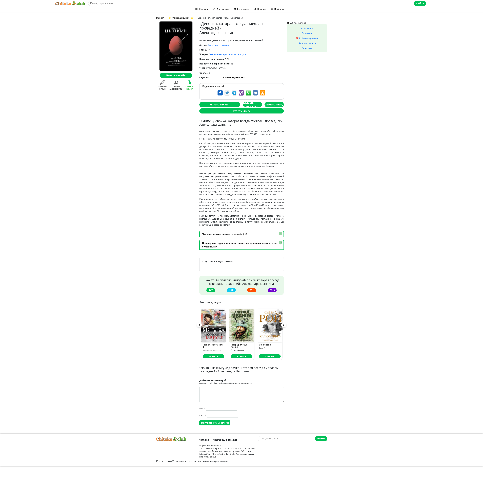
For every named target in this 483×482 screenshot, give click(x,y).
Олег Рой (234, 348)
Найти (420, 3)
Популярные (222, 9)
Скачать (213, 356)
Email (202, 415)
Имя (202, 408)
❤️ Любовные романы (307, 38)
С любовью (237, 345)
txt (211, 290)
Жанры (202, 9)
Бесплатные (243, 9)
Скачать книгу (274, 104)
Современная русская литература (227, 54)
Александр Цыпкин (218, 45)
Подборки (279, 9)
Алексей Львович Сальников (270, 350)
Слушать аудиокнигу (250, 104)
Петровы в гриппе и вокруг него (269, 346)
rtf (252, 290)
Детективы (307, 48)
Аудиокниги (307, 28)
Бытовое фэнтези (307, 43)
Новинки (261, 9)
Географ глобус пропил (211, 346)
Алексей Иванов (209, 350)
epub (272, 290)
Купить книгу (241, 110)
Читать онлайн (176, 75)
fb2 (231, 290)
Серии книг (307, 33)
